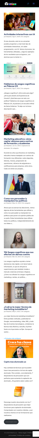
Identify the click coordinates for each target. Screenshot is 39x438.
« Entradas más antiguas (12, 338)
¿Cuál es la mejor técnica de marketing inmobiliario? (17, 308)
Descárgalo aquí (11, 422)
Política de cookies (23, 435)
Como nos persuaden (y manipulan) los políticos (15, 199)
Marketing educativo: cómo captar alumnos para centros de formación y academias (18, 141)
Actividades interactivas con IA (19, 34)
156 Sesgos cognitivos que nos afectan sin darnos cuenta (18, 253)
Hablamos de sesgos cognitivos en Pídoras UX (19, 84)
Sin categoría (25, 36)
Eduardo (8, 36)
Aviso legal (22, 433)
